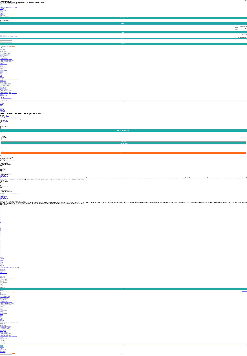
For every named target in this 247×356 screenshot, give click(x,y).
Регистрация (245, 33)
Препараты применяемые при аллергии (6, 59)
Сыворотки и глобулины (3, 51)
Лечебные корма (2, 69)
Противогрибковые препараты (4, 54)
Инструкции (2, 103)
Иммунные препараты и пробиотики (5, 83)
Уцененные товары (3, 80)
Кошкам (1, 263)
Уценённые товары (3, 81)
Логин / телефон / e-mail (243, 26)
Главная (2, 108)
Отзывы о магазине (3, 10)
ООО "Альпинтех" (4, 121)
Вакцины (1, 50)
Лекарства (1, 261)
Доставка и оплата (3, 12)
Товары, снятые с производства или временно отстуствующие (9, 79)
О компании (2, 8)
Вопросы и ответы (2, 13)
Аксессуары (2, 77)
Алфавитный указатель (3, 273)
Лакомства (1, 68)
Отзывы (7, 200)
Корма (1, 73)
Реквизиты (1, 9)
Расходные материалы (3, 64)
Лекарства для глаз (3, 56)
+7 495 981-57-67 (2, 15)
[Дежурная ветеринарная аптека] (5, 35)
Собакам (1, 66)
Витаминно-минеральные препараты (5, 52)
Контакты (1, 257)
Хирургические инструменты (4, 307)
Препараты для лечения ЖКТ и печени (6, 61)
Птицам (1, 75)
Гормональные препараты (4, 58)
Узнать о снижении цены (123, 130)
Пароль (246, 28)
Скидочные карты (2, 269)
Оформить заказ (123, 153)
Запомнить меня (244, 30)
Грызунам (1, 72)
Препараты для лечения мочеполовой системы (7, 60)
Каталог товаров (2, 49)
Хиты (1, 105)
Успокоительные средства (4, 57)
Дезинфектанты (2, 62)
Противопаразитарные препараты (5, 53)
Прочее (1, 65)
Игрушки (1, 78)
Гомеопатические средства (4, 55)
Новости (1, 11)
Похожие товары (123, 143)
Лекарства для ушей (3, 88)
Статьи (1, 272)
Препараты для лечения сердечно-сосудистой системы (8, 93)
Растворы (1, 63)
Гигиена (1, 266)
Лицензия (1, 348)
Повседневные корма (3, 67)
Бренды (1, 102)
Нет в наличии (3, 196)
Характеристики (4, 176)
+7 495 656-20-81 (2, 14)
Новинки (1, 104)
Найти (13, 46)
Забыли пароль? (244, 34)
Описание (2, 175)
